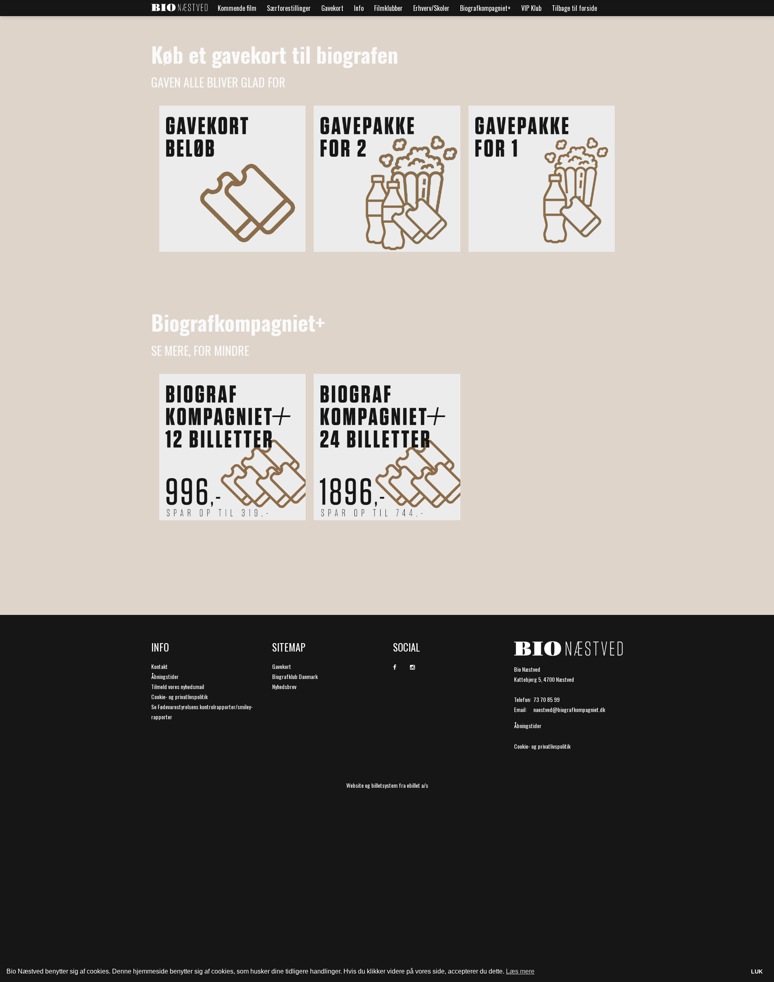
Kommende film (237, 8)
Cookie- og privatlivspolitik (179, 696)
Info (359, 8)
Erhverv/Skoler (431, 8)
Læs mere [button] (520, 971)
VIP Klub (531, 8)
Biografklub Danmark (295, 676)
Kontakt (159, 666)
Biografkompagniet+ (485, 8)
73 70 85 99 (546, 699)
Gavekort (332, 8)
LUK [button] (757, 971)
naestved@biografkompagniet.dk (569, 709)
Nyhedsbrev (284, 686)
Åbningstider (165, 676)
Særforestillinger (289, 8)
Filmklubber (388, 8)
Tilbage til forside (574, 8)
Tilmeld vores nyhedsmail (177, 686)
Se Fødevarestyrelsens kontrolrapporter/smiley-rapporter (202, 711)
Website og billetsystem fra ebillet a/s (387, 785)
